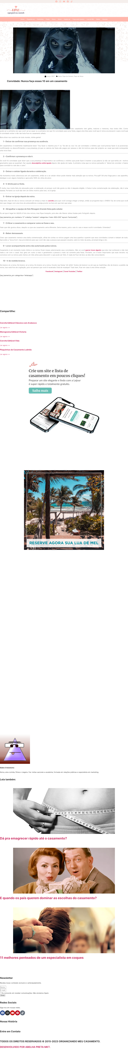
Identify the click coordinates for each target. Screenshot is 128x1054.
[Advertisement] (74, 9)
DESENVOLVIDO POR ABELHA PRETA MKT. (25, 1047)
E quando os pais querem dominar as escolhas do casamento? (48, 898)
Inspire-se (67, 19)
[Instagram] (60, 1)
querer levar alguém (93, 250)
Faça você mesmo (78, 19)
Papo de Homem (67, 76)
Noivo (60, 19)
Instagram (58, 271)
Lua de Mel (90, 19)
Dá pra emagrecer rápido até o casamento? (33, 838)
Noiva (54, 19)
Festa (48, 19)
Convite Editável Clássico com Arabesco (18, 323)
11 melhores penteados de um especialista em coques (42, 958)
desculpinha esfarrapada (41, 163)
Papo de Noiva (78, 76)
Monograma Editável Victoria (13, 332)
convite (51, 201)
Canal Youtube (69, 271)
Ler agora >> (5, 327)
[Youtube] (64, 1)
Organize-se (31, 19)
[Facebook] (56, 1)
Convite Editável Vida (9, 341)
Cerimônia (40, 19)
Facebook (49, 271)
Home (22, 19)
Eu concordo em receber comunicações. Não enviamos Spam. (25, 993)
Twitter (79, 271)
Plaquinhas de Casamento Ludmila (16, 350)
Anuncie (105, 19)
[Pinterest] (68, 1)
